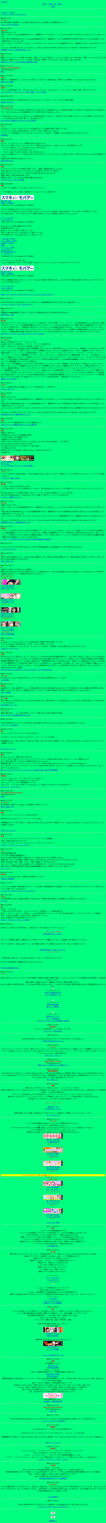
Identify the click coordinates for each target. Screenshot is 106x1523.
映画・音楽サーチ (7, 807)
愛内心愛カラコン (7, 161)
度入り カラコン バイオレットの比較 (15, 920)
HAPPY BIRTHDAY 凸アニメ (53, 1041)
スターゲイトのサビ (8, 549)
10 (13, 14)
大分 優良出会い (53, 1246)
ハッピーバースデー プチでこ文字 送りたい (17, 304)
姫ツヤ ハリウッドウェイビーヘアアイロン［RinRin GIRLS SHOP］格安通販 (29, 770)
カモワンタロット (7, 389)
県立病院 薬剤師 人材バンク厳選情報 (53, 1478)
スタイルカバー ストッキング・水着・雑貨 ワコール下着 (23, 92)
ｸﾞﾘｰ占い (4, 901)
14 (21, 14)
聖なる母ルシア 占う (9, 705)
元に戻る (4, 2)
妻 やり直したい (53, 1080)
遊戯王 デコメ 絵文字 (9, 379)
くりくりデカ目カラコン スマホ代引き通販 (17, 466)
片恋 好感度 (6, 692)
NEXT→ (12, 12)
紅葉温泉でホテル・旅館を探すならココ (16, 50)
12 (17, 14)
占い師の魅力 (53, 1497)
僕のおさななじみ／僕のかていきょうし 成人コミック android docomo (26, 670)
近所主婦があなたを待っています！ (53, 950)
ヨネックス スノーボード (11, 787)
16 (25, 14)
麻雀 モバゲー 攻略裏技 (53, 1303)
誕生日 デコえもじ (7, 102)
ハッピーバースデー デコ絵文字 (53, 1421)
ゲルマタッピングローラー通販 (12, 180)
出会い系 (53, 1411)
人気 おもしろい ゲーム (9, 648)
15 (23, 14)
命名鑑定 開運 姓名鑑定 (53, 1401)
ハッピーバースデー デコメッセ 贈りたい (53, 1507)
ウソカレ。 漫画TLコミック (11, 497)
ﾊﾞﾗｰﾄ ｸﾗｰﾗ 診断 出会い (10, 478)
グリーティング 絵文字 (9, 725)
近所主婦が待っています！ (53, 934)
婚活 (2, 71)
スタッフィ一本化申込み (53, 1031)
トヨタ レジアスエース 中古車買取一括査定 (53, 1021)
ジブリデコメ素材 (53, 1222)
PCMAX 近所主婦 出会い (10, 968)
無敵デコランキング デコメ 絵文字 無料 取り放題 (19, 62)
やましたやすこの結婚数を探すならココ (16, 715)
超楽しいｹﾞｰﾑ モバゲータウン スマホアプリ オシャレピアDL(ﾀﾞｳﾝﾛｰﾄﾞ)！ (28, 294)
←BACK (4, 12)
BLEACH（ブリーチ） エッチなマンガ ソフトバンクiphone (22, 334)
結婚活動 (4, 135)
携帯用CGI (53, 1521)
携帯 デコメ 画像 (7, 82)
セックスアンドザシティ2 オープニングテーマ (18, 891)
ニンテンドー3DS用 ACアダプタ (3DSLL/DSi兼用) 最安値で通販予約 (26, 539)
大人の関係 (5, 680)
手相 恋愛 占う (7, 561)
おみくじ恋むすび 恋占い (10, 24)
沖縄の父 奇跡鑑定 (7, 879)
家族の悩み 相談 (7, 315)
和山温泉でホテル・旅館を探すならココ (16, 414)
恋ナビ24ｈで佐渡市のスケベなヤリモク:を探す (18, 120)
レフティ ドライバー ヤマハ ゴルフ (53, 1459)
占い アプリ (6, 868)
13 (19, 14)
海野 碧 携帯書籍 (7, 634)
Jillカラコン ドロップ (8, 749)
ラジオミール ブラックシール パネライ (15, 845)
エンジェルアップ (53, 1115)
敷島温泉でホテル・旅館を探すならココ (16, 522)
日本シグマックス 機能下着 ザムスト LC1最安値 (19, 425)
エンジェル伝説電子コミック (53, 1355)
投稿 (53, 6)
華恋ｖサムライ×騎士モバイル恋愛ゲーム (53, 1065)
